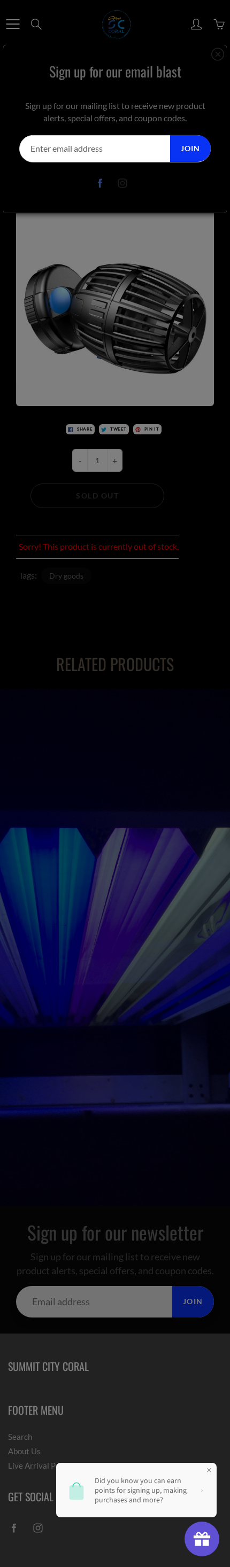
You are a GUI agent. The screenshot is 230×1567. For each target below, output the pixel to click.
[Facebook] (100, 183)
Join (190, 148)
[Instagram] (122, 183)
